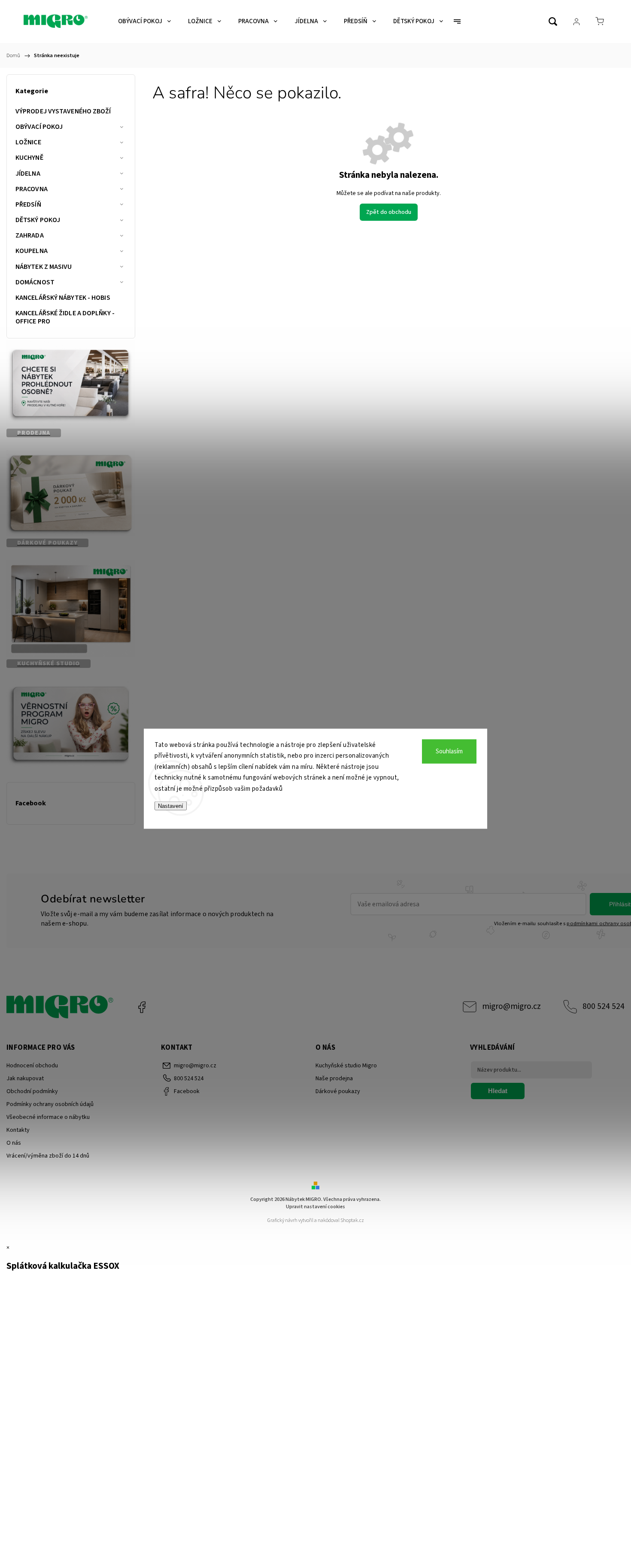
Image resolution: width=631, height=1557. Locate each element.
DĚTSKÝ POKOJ (37, 220)
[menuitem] (144, 21)
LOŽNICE (28, 142)
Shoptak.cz (352, 1220)
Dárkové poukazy (338, 1091)
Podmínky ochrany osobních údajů (50, 1104)
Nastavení (170, 806)
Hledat (497, 1090)
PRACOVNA (31, 189)
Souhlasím (449, 751)
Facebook (141, 1006)
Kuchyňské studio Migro (346, 1065)
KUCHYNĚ (29, 157)
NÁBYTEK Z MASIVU (43, 266)
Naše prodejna (334, 1078)
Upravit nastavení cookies (315, 1206)
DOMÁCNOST (35, 282)
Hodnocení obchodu (32, 1065)
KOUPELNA (31, 251)
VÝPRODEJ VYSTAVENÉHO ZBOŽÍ (63, 111)
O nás (13, 1143)
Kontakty (18, 1130)
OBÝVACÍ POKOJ (39, 126)
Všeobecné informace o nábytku (48, 1117)
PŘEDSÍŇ (28, 204)
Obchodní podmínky (32, 1091)
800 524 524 (603, 1006)
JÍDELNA (27, 173)
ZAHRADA (29, 235)
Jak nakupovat (25, 1078)
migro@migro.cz (511, 1006)
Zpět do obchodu (388, 212)
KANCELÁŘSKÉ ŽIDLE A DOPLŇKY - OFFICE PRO (65, 317)
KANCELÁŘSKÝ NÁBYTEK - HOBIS (62, 297)
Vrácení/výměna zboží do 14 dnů (47, 1156)
